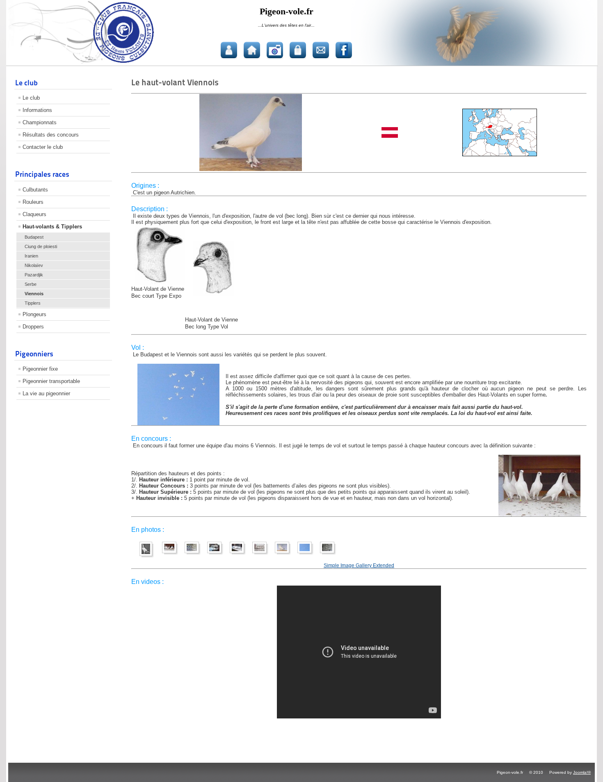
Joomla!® (582, 772)
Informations (37, 110)
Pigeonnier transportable (51, 381)
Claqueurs (34, 214)
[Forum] (228, 50)
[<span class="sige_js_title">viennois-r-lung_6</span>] (261, 553)
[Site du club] (251, 50)
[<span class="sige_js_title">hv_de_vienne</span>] (148, 556)
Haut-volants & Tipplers (52, 226)
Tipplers (33, 303)
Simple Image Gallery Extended (359, 565)
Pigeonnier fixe (40, 369)
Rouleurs (33, 202)
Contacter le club (43, 147)
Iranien (31, 255)
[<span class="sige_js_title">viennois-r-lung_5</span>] (239, 553)
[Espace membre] (297, 50)
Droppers (33, 327)
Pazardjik (34, 274)
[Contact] (320, 50)
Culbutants (35, 190)
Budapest (34, 237)
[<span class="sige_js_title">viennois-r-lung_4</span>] (216, 553)
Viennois (34, 293)
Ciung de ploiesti (41, 246)
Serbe (31, 284)
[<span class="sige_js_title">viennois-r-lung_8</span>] (306, 553)
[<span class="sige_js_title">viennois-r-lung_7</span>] (284, 553)
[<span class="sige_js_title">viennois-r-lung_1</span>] (171, 553)
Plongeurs (34, 314)
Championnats (40, 122)
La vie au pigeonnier (46, 393)
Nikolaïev (34, 265)
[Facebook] (343, 50)
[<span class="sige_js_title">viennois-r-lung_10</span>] (194, 553)
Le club (31, 98)
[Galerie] (274, 50)
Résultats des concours (51, 135)
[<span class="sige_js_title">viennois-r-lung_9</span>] (329, 553)
